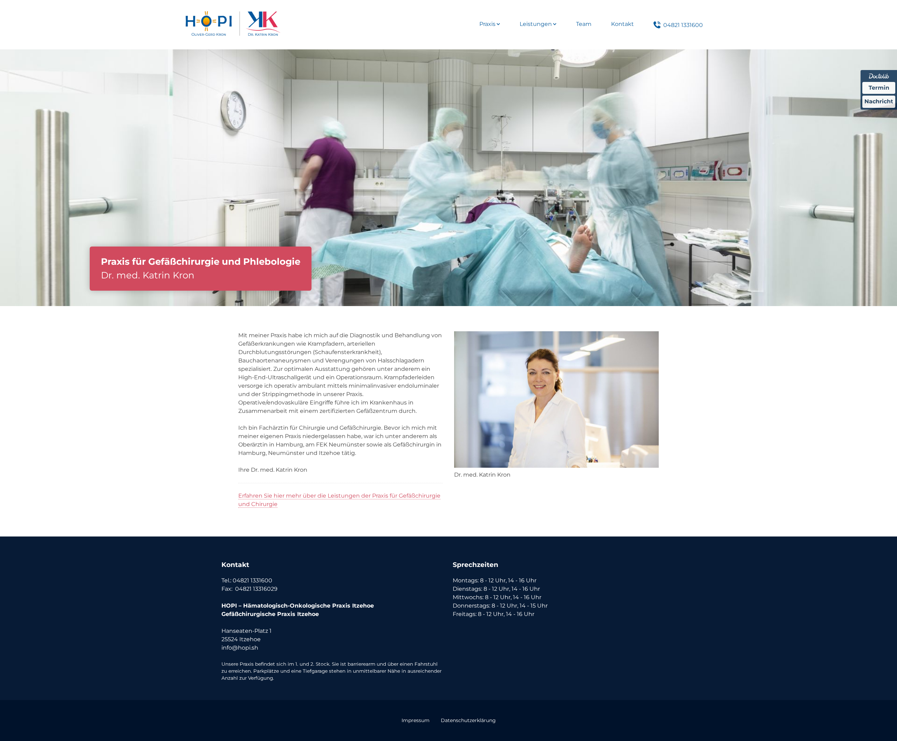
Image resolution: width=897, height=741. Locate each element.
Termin (879, 87)
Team (583, 24)
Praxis (487, 24)
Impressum (416, 720)
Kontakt (622, 24)
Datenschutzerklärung (468, 720)
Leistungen (536, 24)
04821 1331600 (683, 25)
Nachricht (878, 101)
